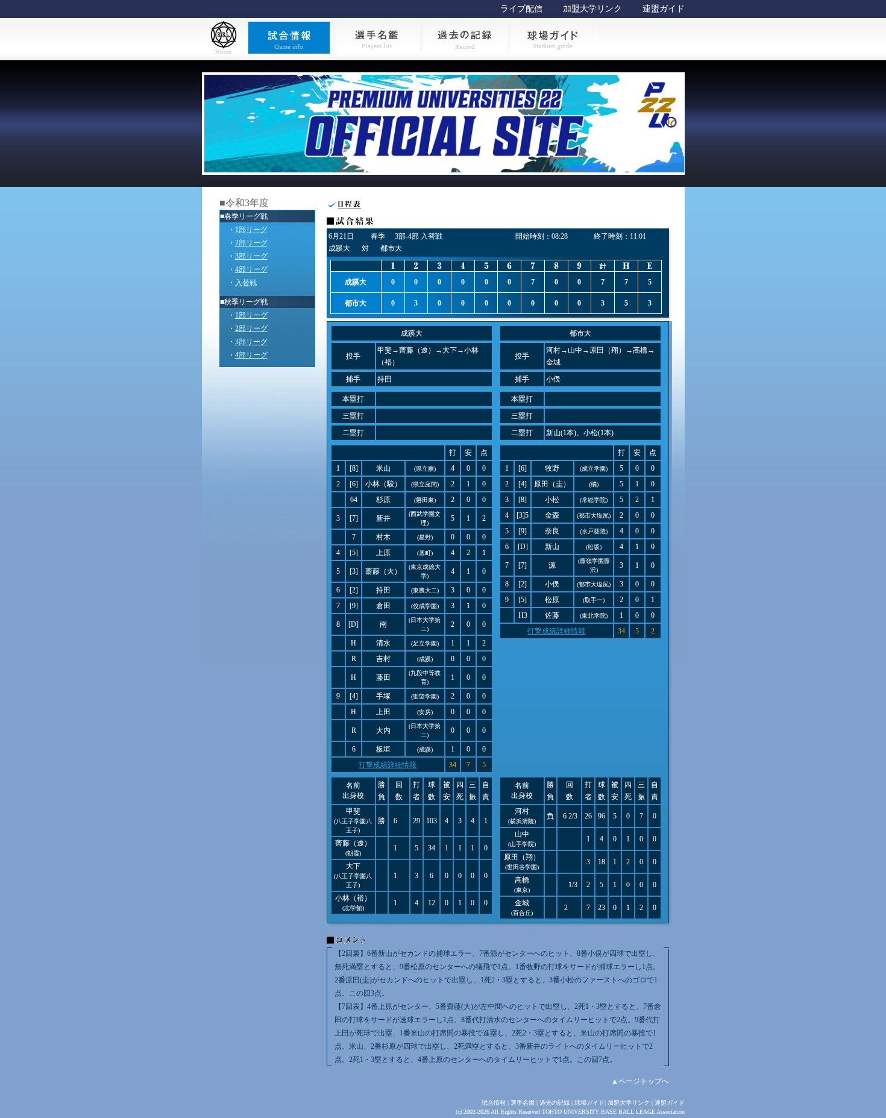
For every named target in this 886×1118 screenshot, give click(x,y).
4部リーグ (251, 269)
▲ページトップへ (640, 1081)
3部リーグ (251, 256)
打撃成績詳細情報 (387, 765)
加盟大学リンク (592, 8)
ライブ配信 (521, 8)
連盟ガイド (664, 8)
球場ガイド (589, 1102)
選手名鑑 (523, 1102)
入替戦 (246, 282)
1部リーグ (251, 229)
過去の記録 (554, 1102)
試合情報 (494, 1102)
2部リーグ (251, 243)
